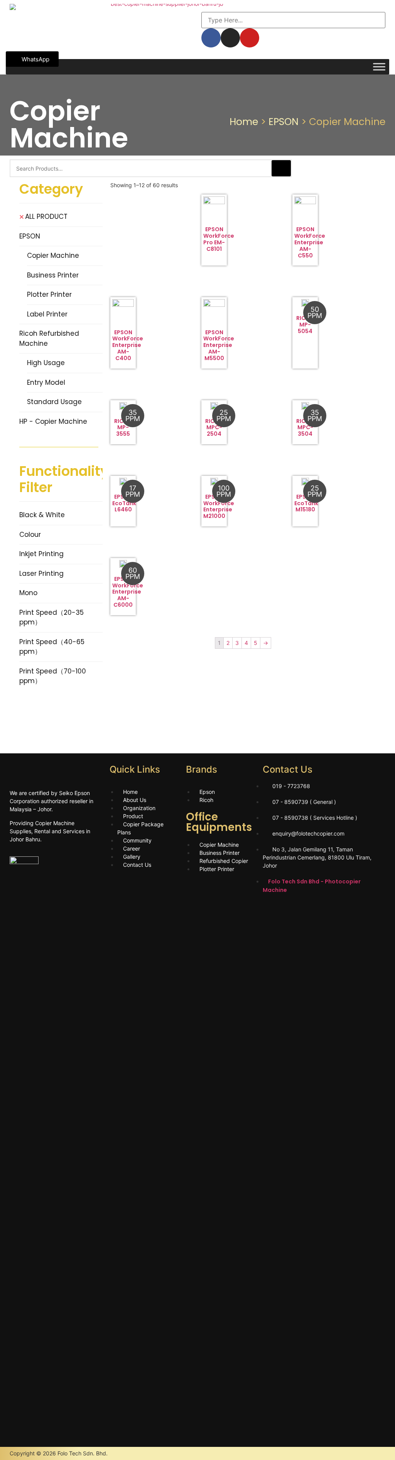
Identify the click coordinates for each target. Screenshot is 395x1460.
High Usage (46, 362)
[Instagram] (272, 911)
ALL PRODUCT (46, 216)
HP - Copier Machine (53, 421)
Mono (28, 592)
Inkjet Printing (41, 553)
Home (244, 122)
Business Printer (53, 275)
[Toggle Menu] (379, 66)
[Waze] (314, 911)
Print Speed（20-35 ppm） (51, 617)
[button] (32, 59)
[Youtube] (293, 911)
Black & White (42, 514)
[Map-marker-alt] (336, 911)
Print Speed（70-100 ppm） (52, 676)
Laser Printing (41, 573)
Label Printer (47, 314)
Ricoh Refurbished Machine (49, 338)
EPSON (283, 122)
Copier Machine (53, 255)
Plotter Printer (49, 294)
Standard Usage (54, 401)
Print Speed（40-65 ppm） (51, 646)
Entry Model (46, 382)
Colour (30, 534)
